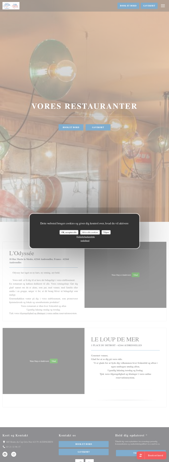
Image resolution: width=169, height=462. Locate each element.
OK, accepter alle (69, 232)
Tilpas (106, 232)
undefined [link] (85, 240)
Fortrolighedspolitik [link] (86, 236)
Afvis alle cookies (90, 232)
